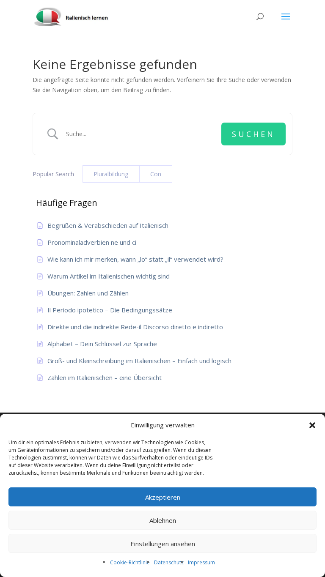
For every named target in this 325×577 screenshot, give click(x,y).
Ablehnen (162, 520)
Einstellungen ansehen (162, 543)
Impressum (201, 562)
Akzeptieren (162, 497)
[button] (312, 425)
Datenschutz (169, 562)
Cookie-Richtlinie (130, 562)
